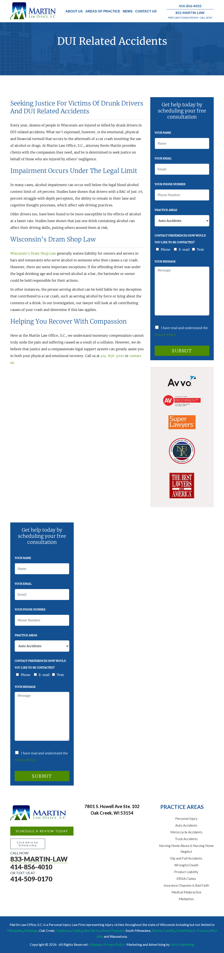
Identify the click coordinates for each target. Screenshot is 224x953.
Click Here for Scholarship (28, 844)
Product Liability (186, 872)
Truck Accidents (186, 839)
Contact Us (146, 11)
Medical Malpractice (186, 892)
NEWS (128, 11)
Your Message (165, 261)
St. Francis (200, 930)
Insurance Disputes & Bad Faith (186, 885)
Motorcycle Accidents (186, 832)
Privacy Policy (165, 335)
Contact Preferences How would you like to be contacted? (180, 239)
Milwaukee (15, 930)
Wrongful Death (186, 865)
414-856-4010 (190, 6)
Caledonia (63, 930)
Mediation (186, 899)
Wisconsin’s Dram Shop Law (33, 253)
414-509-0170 (31, 879)
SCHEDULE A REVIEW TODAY (42, 831)
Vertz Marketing (182, 944)
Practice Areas (166, 210)
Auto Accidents (186, 825)
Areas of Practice (102, 11)
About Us (74, 11)
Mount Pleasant (112, 930)
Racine (157, 930)
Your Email (163, 158)
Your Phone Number (170, 184)
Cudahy (77, 930)
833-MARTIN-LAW (190, 13)
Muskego (31, 930)
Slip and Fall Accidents (186, 858)
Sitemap (95, 944)
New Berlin (92, 930)
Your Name (163, 132)
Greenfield (183, 930)
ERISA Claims (186, 879)
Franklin (169, 930)
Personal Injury (186, 818)
